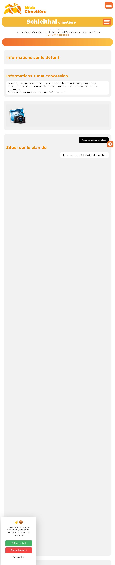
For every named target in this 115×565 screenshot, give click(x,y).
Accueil (53, 29)
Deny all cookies (18, 550)
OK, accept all (19, 543)
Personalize (19, 557)
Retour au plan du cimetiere (94, 140)
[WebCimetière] (25, 13)
